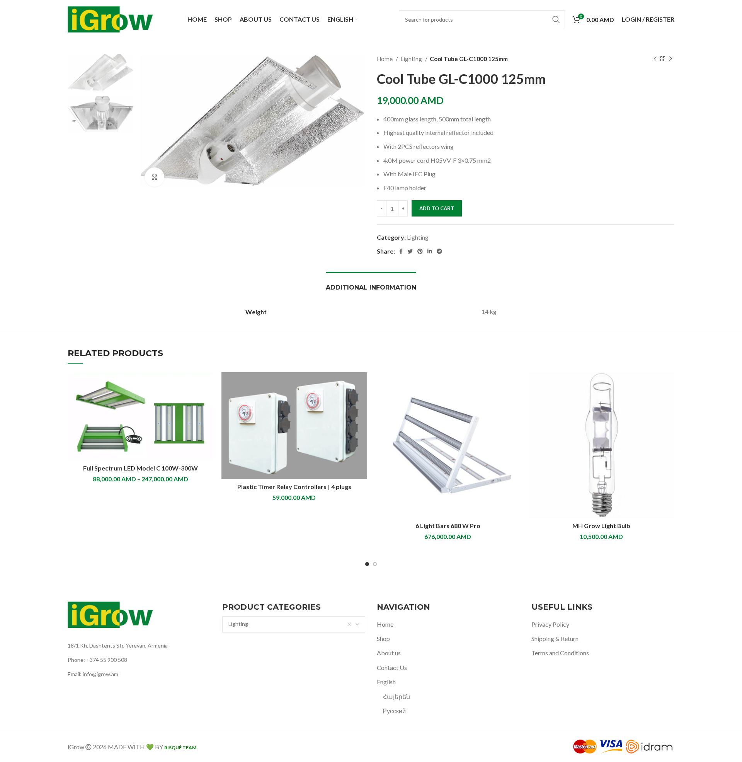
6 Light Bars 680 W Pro (447, 525)
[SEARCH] (556, 19)
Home (385, 58)
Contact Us (392, 667)
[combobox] (293, 624)
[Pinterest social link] (420, 251)
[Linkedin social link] (429, 251)
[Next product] (670, 59)
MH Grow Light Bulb (601, 525)
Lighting (411, 58)
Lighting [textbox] (238, 624)
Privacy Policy (550, 624)
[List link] (139, 645)
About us (389, 652)
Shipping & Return (555, 638)
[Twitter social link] (410, 251)
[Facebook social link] (401, 251)
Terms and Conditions (560, 652)
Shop (383, 638)
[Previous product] (655, 59)
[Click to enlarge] (154, 177)
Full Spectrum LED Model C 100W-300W (140, 468)
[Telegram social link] (439, 251)
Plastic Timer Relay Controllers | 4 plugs (294, 486)
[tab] (371, 283)
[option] (100, 72)
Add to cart (436, 208)
